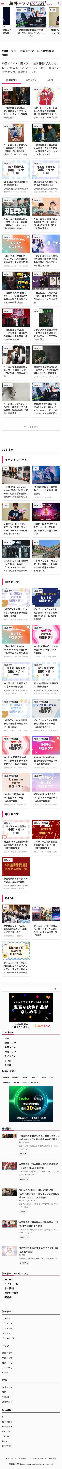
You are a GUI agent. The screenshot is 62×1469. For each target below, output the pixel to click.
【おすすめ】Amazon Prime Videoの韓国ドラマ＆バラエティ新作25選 (16, 256)
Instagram (7, 1424)
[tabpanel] (31, 21)
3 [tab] (34, 38)
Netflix (16, 1080)
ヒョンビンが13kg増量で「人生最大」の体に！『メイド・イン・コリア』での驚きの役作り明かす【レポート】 (16, 565)
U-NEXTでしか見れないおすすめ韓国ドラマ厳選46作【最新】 (15, 610)
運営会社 (9, 1295)
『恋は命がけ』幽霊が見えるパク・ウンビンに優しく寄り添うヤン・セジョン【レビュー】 (45, 147)
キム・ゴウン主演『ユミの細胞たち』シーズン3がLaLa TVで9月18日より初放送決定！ (45, 221)
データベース (8, 1336)
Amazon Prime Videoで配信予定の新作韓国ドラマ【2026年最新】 (45, 758)
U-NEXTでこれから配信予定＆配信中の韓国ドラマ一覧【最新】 (15, 721)
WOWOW (35, 1080)
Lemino (7, 1080)
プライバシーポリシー (37, 1456)
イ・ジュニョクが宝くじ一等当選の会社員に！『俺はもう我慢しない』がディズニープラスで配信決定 (15, 149)
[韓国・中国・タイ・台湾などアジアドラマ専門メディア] (31, 3)
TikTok (5, 1434)
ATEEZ (24, 1198)
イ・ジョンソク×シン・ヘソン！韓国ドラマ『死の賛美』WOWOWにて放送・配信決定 (16, 406)
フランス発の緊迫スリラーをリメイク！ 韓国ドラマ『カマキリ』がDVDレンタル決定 (46, 332)
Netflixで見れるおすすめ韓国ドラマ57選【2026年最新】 (46, 647)
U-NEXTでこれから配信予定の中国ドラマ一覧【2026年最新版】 (45, 842)
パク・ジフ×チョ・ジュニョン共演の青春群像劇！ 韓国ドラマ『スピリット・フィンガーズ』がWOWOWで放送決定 (46, 112)
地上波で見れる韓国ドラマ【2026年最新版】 (45, 181)
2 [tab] (31, 38)
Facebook (7, 1419)
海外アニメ (7, 1399)
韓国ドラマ (11, 78)
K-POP (50, 78)
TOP (6, 1036)
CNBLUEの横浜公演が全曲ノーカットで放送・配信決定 (45, 488)
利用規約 (22, 1456)
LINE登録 (6, 1444)
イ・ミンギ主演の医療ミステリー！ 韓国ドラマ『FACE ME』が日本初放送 (16, 369)
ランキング (7, 1326)
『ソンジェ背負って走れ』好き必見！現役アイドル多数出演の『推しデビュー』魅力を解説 (46, 258)
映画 (4, 1390)
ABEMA (6, 1075)
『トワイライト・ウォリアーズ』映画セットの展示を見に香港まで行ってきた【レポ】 (45, 563)
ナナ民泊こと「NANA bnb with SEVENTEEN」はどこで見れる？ (16, 926)
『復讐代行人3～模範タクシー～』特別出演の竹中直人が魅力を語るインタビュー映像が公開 (15, 295)
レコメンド (7, 1321)
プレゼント (7, 1331)
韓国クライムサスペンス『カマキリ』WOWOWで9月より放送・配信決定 (46, 368)
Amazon (16, 1075)
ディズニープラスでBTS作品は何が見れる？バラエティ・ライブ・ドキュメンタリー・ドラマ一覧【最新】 (15, 967)
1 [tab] (28, 38)
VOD (4, 1378)
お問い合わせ (11, 1290)
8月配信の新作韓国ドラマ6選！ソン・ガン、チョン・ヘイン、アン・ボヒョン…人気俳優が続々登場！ (45, 408)
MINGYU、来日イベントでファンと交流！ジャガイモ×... (31, 31)
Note (4, 1439)
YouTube (6, 1429)
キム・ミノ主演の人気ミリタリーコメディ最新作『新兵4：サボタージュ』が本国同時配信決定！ (16, 221)
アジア (5, 1343)
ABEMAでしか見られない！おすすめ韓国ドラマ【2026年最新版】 (45, 795)
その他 (7, 1063)
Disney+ (36, 1075)
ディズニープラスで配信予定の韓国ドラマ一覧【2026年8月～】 (45, 721)
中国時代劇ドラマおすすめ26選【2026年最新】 (15, 878)
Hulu (51, 1075)
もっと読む (32, 424)
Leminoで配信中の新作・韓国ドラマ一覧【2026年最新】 (14, 795)
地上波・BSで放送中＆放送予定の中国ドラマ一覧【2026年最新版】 (16, 842)
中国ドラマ (31, 78)
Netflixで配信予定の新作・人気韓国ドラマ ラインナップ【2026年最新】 (16, 758)
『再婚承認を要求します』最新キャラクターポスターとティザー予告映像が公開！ (15, 110)
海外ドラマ (7, 1385)
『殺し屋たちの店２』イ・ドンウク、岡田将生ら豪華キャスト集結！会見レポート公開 (15, 332)
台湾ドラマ (10, 1049)
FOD (44, 1075)
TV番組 (5, 1394)
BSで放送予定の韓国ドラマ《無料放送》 (16, 181)
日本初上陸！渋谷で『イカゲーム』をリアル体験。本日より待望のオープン (45, 526)
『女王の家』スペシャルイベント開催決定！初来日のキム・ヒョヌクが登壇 (45, 295)
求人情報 (9, 1286)
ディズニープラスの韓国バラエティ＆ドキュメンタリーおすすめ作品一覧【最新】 (45, 928)
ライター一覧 (11, 1281)
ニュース (6, 1316)
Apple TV (26, 1075)
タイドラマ (10, 1054)
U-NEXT (25, 1080)
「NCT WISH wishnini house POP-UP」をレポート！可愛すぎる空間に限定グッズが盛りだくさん (16, 491)
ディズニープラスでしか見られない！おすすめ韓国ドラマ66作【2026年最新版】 (45, 612)
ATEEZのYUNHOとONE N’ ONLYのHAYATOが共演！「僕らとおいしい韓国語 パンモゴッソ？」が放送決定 (39, 1191)
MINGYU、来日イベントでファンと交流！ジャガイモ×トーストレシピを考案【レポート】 (15, 526)
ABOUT (8, 1277)
